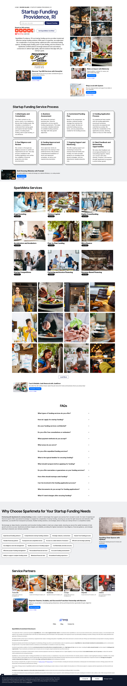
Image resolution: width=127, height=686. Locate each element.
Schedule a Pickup (35, 388)
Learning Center (63, 2)
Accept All (85, 678)
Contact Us (85, 2)
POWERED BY (35, 80)
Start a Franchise (34, 607)
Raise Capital (105, 2)
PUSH (125, 684)
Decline (97, 678)
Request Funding (51, 23)
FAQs (54, 624)
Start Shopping (91, 92)
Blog (62, 624)
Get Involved (91, 75)
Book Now (103, 546)
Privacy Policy (50, 661)
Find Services (37, 78)
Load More (63, 377)
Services (74, 2)
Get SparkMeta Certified (46, 31)
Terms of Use (42, 661)
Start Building (21, 176)
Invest (95, 2)
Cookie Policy (29, 682)
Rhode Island (24, 7)
